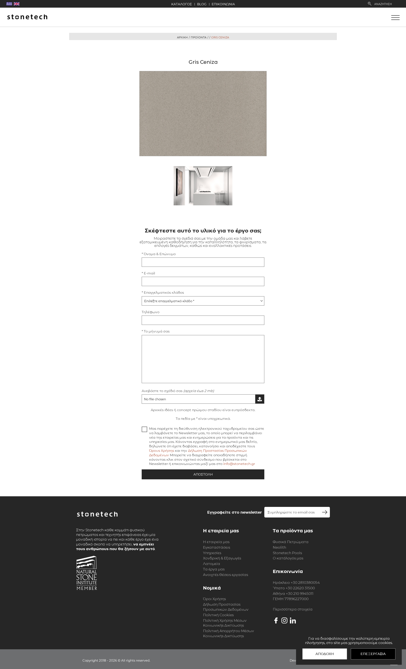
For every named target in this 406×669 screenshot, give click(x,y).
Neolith (279, 547)
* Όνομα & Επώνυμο (159, 254)
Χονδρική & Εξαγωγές (222, 558)
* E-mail (148, 273)
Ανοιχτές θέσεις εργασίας (225, 575)
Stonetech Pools (287, 553)
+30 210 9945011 (299, 593)
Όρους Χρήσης (161, 451)
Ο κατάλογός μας (288, 558)
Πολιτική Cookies (218, 615)
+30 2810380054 (305, 582)
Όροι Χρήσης (214, 599)
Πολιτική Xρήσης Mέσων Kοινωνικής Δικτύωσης (225, 623)
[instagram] (284, 620)
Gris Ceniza (220, 37)
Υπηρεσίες (212, 553)
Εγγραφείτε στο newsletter (234, 512)
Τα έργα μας (214, 569)
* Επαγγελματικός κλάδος (163, 293)
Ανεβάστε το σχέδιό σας (178, 391)
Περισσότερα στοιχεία (293, 609)
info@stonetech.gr (239, 464)
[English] (16, 4)
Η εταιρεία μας (216, 542)
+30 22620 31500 (300, 588)
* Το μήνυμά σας (156, 331)
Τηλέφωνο (150, 312)
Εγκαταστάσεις (216, 547)
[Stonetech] (27, 17)
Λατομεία (211, 564)
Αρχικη (182, 37)
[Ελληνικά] (9, 4)
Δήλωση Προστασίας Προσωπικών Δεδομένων (225, 607)
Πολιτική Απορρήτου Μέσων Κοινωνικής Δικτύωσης (228, 633)
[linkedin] (293, 620)
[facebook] (276, 620)
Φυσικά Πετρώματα (291, 542)
